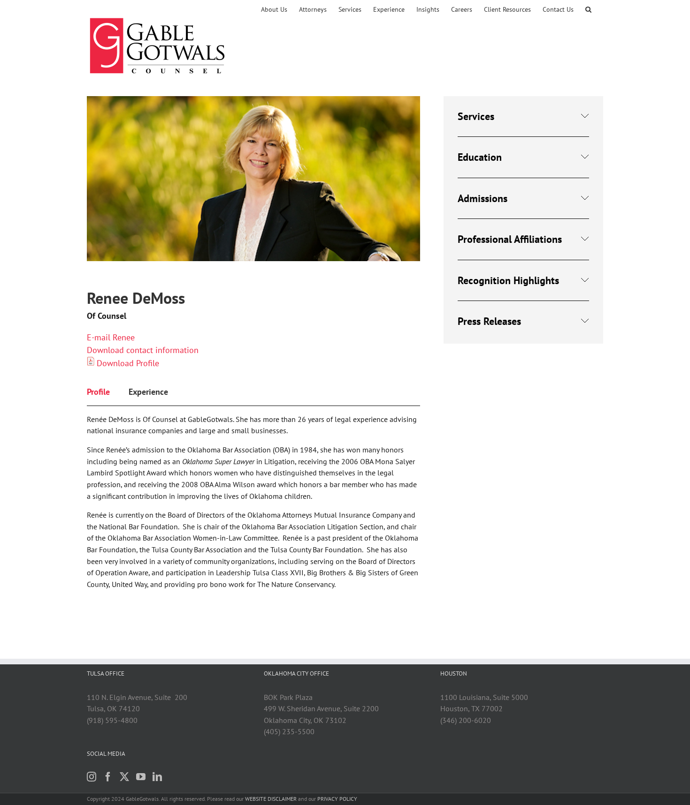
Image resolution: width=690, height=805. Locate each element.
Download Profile (128, 363)
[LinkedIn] (157, 777)
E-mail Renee (111, 337)
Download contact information (143, 350)
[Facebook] (108, 777)
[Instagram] (91, 777)
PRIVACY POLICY (337, 798)
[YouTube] (141, 777)
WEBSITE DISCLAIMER (271, 798)
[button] (588, 9)
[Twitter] (124, 777)
